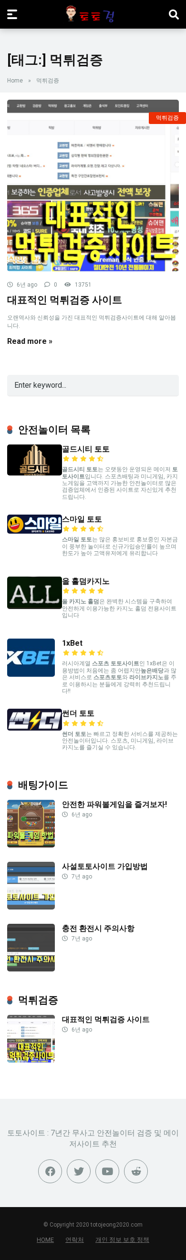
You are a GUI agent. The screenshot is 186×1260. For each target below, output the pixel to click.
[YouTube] (107, 1171)
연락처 (74, 1239)
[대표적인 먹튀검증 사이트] (93, 185)
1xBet (72, 643)
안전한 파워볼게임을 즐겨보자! (114, 804)
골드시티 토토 (86, 449)
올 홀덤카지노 (86, 581)
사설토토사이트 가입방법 (105, 866)
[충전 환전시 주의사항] (31, 968)
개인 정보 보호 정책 (122, 1239)
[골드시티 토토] (34, 472)
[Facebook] (50, 1171)
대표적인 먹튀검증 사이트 (64, 300)
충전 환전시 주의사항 (98, 928)
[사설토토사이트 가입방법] (31, 906)
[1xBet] (31, 674)
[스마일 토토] (34, 531)
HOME (45, 1239)
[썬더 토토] (34, 728)
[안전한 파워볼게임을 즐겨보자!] (31, 844)
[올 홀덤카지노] (34, 606)
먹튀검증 (167, 117)
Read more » (29, 341)
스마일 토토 (82, 519)
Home (15, 80)
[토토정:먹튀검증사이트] (93, 13)
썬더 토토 (78, 713)
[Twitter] (79, 1171)
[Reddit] (136, 1171)
